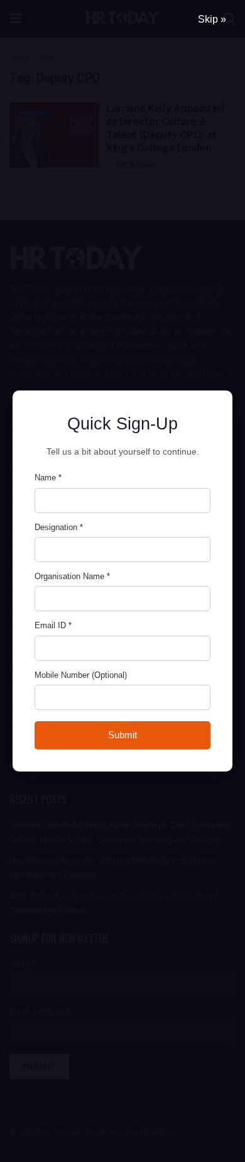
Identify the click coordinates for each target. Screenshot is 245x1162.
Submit (122, 734)
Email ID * (53, 625)
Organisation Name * (72, 576)
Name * (48, 477)
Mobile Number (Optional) (81, 675)
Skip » (212, 19)
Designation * (59, 527)
